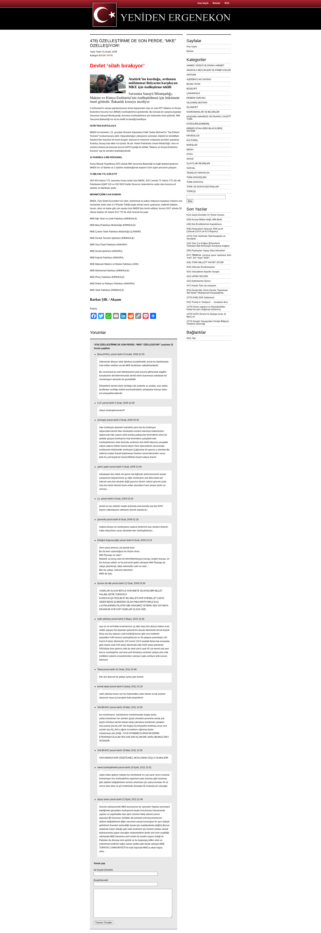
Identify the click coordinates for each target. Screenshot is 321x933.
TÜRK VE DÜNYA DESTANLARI (203, 186)
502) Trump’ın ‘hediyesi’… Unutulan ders (207, 302)
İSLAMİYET (192, 107)
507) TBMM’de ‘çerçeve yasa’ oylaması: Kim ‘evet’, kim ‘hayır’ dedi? (209, 256)
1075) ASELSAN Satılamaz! (200, 297)
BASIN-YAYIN (106, 55)
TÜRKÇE (191, 191)
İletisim (216, 3)
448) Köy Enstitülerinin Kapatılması (204, 224)
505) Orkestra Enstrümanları (201, 267)
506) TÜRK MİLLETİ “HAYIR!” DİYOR (205, 262)
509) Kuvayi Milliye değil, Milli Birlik (204, 219)
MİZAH (190, 149)
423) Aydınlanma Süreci (199, 281)
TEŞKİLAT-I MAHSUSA (198, 172)
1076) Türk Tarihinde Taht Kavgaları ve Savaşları (206, 237)
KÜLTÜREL (192, 140)
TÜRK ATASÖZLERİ (196, 177)
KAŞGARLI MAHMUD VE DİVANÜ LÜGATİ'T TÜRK (209, 117)
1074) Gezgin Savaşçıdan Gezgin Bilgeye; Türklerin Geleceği (208, 322)
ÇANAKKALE (193, 93)
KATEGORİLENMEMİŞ (198, 123)
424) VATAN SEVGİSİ (197, 276)
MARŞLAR (192, 145)
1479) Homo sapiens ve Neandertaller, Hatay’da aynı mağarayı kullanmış (206, 308)
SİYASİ (190, 159)
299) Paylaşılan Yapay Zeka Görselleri (206, 250)
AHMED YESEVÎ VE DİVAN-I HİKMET (205, 65)
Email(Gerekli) (101, 880)
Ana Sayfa (202, 3)
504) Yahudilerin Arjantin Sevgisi (203, 271)
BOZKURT (192, 88)
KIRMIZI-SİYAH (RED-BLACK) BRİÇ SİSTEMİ (205, 129)
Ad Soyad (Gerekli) (103, 870)
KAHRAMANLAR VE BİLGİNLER (203, 112)
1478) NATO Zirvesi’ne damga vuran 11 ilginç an (206, 315)
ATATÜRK (191, 74)
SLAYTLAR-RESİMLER (198, 163)
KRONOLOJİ (193, 135)
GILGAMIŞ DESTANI (197, 102)
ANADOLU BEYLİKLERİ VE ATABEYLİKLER (209, 70)
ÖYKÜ (190, 154)
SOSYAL (191, 168)
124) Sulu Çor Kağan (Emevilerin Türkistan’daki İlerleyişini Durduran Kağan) (208, 244)
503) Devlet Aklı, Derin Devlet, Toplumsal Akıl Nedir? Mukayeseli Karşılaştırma (207, 291)
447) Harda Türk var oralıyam (201, 285)
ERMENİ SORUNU (196, 98)
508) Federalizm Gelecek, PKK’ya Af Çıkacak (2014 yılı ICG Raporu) (205, 230)
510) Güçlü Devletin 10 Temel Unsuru (205, 215)
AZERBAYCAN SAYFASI (199, 79)
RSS (227, 3)
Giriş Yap (191, 338)
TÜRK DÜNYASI (195, 182)
